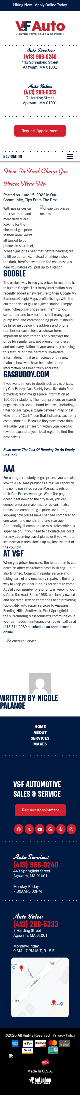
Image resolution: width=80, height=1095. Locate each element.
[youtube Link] (40, 829)
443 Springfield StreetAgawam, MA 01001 (40, 64)
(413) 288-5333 (40, 92)
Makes (40, 743)
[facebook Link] (19, 829)
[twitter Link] (29, 829)
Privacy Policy (64, 1035)
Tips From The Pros (41, 199)
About (40, 732)
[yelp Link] (60, 829)
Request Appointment (40, 130)
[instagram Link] (71, 829)
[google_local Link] (50, 829)
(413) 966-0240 (40, 56)
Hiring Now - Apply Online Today (40, 4)
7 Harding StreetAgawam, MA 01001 (40, 100)
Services (40, 738)
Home (40, 726)
